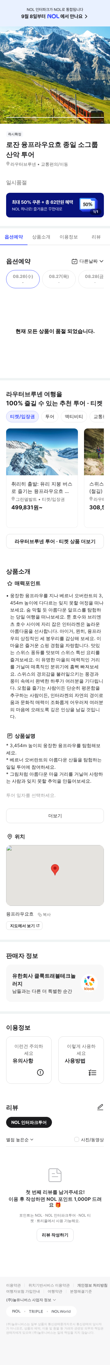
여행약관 (55, 1291)
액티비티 (74, 416)
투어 (49, 416)
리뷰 (96, 237)
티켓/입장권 (22, 416)
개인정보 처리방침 (92, 1285)
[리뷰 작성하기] (100, 1107)
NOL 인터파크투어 (29, 1122)
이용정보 (69, 237)
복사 (47, 914)
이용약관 (13, 1285)
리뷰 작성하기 (55, 1234)
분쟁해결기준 (81, 1291)
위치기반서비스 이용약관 (49, 1285)
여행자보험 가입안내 (23, 1291)
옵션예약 (14, 237)
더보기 (55, 816)
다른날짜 (88, 261)
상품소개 (41, 237)
